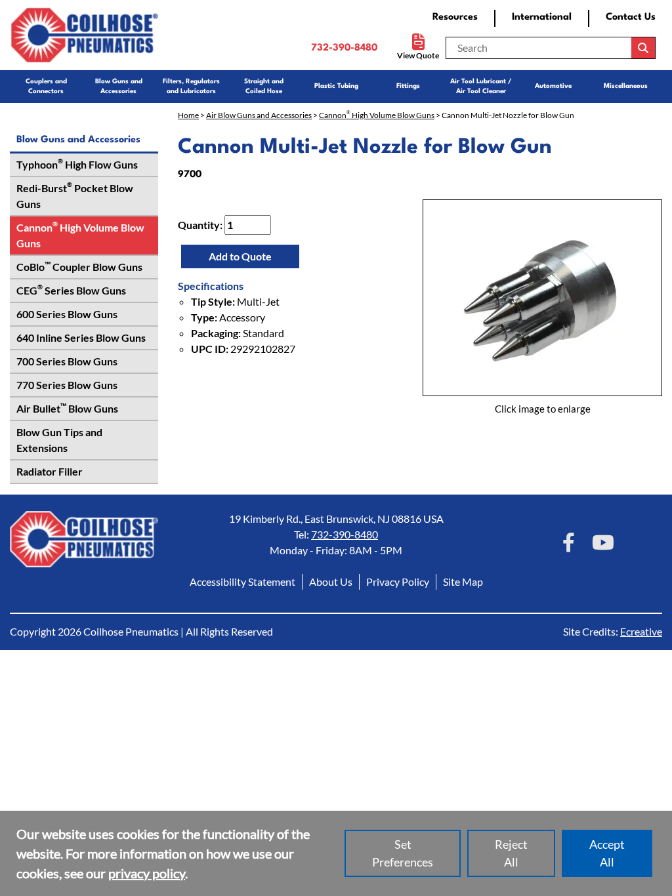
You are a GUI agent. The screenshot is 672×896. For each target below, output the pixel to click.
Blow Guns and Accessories (118, 86)
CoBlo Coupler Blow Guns (79, 266)
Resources (455, 17)
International (542, 17)
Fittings (408, 86)
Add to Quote (240, 256)
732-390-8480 (344, 48)
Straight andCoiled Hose (264, 86)
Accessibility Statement (242, 581)
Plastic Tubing (336, 86)
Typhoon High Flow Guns (77, 164)
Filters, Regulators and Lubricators (191, 86)
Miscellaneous (626, 86)
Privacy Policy (397, 581)
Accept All (607, 853)
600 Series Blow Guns (66, 314)
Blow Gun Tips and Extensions (59, 440)
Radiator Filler (49, 471)
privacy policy (146, 873)
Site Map (463, 581)
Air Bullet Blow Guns (67, 408)
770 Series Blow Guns (66, 384)
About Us (330, 581)
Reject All (511, 853)
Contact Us (631, 17)
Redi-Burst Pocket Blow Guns (74, 195)
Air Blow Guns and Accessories (259, 115)
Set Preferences (402, 853)
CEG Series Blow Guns (71, 289)
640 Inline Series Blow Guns (81, 337)
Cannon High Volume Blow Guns (80, 234)
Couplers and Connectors (46, 86)
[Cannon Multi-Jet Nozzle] (542, 297)
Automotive (553, 86)
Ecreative (641, 631)
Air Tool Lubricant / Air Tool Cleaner (480, 86)
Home (188, 115)
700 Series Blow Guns (66, 361)
